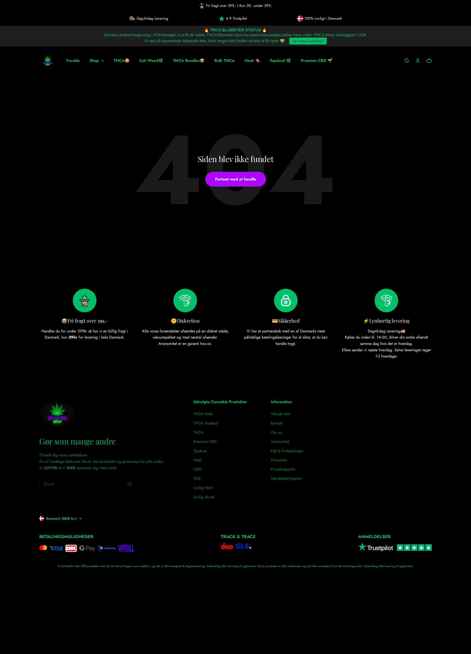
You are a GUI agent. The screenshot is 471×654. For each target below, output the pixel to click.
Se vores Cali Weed (308, 41)
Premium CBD (205, 441)
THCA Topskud (206, 423)
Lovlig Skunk (204, 497)
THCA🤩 (122, 60)
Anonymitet (280, 441)
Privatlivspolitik (283, 469)
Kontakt (277, 423)
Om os (276, 432)
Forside (73, 60)
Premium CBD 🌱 (316, 60)
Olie (197, 478)
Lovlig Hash (203, 487)
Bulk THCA (224, 60)
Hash (198, 460)
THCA (198, 432)
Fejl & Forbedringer (287, 451)
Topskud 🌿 (280, 60)
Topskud (200, 451)
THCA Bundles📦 (189, 60)
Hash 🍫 (252, 60)
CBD (197, 469)
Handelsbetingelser (286, 478)
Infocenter (279, 460)
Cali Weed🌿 (151, 60)
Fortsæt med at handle (235, 179)
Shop (94, 60)
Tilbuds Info (280, 414)
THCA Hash (203, 414)
